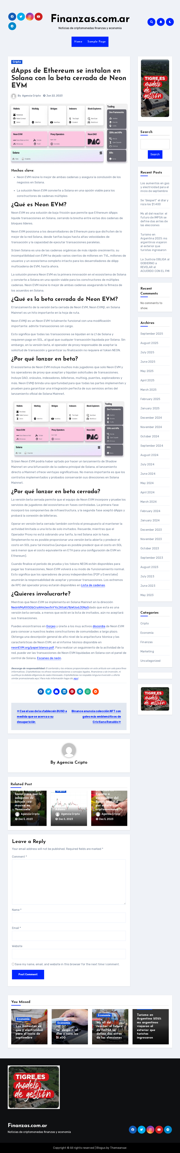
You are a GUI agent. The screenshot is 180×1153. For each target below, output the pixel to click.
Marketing (147, 651)
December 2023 (151, 529)
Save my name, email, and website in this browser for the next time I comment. (67, 964)
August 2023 (149, 567)
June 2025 (147, 361)
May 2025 (147, 371)
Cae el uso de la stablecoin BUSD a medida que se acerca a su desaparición (42, 716)
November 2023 (151, 539)
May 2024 (147, 483)
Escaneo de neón (49, 658)
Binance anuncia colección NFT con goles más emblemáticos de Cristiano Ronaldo (96, 716)
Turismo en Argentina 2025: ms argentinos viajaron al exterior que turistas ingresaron (153, 242)
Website (17, 946)
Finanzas (146, 642)
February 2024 (150, 511)
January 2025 (149, 408)
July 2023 (147, 576)
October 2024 (149, 436)
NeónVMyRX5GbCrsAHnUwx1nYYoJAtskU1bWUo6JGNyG (50, 607)
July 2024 (147, 464)
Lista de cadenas (93, 585)
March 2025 (148, 389)
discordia (99, 626)
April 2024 (147, 492)
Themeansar (118, 1147)
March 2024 (148, 501)
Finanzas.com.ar (90, 19)
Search (146, 132)
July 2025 (147, 352)
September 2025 (151, 333)
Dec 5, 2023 (25, 819)
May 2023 (147, 595)
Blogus (100, 1147)
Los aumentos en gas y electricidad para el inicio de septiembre (154, 187)
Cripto (17, 61)
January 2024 (150, 520)
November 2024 (151, 427)
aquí (75, 678)
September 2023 (151, 557)
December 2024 (151, 417)
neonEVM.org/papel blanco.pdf (32, 647)
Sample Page (97, 41)
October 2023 (149, 548)
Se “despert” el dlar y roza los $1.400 (67, 1034)
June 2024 (147, 473)
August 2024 (149, 455)
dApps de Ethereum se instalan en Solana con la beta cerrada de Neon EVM (68, 78)
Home (78, 41)
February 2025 (150, 399)
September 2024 (151, 445)
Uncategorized (150, 660)
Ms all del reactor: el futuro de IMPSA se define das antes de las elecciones (110, 1030)
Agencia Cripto (31, 95)
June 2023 (147, 585)
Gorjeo (51, 626)
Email (16, 928)
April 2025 (147, 380)
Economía (147, 632)
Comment (19, 856)
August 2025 (149, 343)
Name (16, 910)
